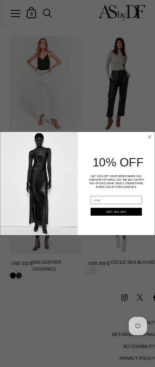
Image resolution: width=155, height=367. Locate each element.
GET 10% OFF (116, 212)
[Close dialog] (150, 137)
